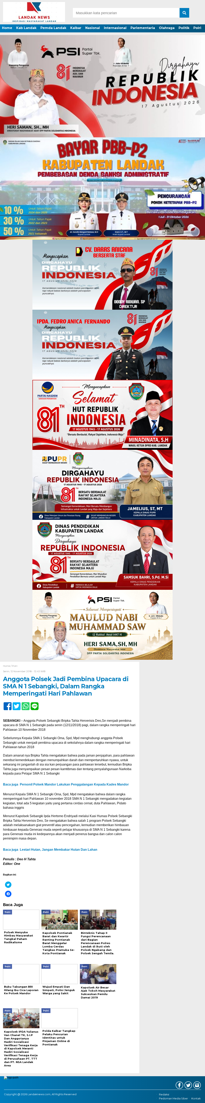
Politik (184, 28)
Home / (7, 665)
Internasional (115, 28)
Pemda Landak (53, 28)
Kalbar (75, 28)
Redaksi (164, 1094)
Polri (197, 28)
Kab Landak (26, 28)
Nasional (92, 28)
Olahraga (167, 28)
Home (7, 28)
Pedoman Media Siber (173, 1098)
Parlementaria (143, 28)
